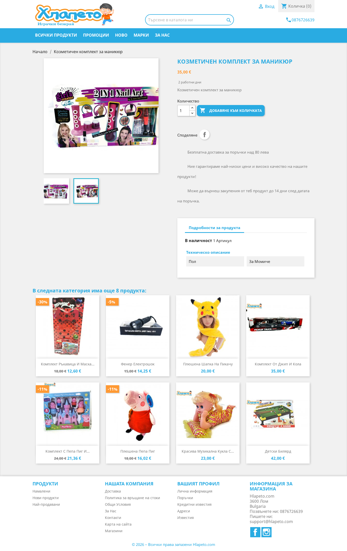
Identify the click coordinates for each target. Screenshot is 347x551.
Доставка (113, 491)
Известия (185, 517)
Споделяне (204, 134)
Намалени (41, 491)
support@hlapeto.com (271, 521)
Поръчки (185, 497)
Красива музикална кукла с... (208, 451)
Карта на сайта (118, 524)
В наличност (198, 240)
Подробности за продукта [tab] (214, 227)
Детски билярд (278, 451)
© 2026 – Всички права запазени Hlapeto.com (173, 544)
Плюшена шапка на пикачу (208, 364)
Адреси (183, 511)
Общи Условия (118, 504)
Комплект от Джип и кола (278, 364)
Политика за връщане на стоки (132, 497)
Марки (141, 35)
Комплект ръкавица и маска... (67, 364)
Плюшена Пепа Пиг (137, 451)
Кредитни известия (194, 504)
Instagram (266, 532)
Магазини (113, 530)
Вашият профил (198, 484)
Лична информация (194, 491)
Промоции (96, 35)
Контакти (113, 517)
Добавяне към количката (231, 110)
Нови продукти (46, 497)
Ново (121, 35)
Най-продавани (46, 504)
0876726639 (300, 20)
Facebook (255, 532)
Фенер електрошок (137, 364)
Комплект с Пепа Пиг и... (67, 451)
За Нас (162, 35)
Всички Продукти (56, 35)
